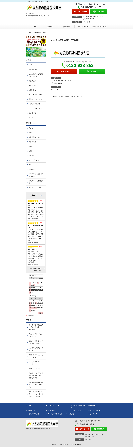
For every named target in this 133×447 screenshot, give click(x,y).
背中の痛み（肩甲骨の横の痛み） (36, 175)
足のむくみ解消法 (34, 368)
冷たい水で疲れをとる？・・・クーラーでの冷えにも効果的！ (36, 394)
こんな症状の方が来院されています (36, 75)
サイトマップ (33, 117)
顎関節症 (32, 169)
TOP (34, 26)
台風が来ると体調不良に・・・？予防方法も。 (36, 385)
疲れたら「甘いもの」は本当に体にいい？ (36, 335)
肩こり (31, 128)
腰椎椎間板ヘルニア (35, 137)
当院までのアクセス (82, 26)
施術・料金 (32, 90)
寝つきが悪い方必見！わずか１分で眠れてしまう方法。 (36, 327)
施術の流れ (32, 81)
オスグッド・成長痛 (35, 187)
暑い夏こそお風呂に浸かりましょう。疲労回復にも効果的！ (36, 375)
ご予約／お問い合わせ (99, 26)
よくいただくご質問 (35, 94)
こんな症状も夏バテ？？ (34, 363)
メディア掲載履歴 (34, 104)
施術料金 (50, 26)
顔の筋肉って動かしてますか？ (36, 349)
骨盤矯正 (32, 155)
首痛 (30, 151)
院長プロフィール (34, 69)
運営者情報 (32, 113)
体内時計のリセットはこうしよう (36, 356)
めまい (31, 165)
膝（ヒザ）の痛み (34, 160)
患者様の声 (66, 26)
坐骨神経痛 (32, 142)
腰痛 (30, 132)
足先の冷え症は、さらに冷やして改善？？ (36, 342)
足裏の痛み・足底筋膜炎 (36, 182)
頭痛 (30, 146)
